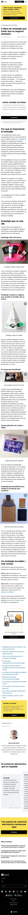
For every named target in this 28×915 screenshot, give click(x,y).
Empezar (14, 715)
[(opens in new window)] (9, 895)
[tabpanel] (11, 791)
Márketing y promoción (7, 723)
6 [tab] (20, 807)
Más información (14, 637)
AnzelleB (6, 778)
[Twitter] (18, 891)
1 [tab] (10, 807)
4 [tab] (16, 807)
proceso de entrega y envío (16, 600)
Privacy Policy (13, 898)
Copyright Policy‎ (13, 904)
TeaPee (3, 350)
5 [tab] (18, 807)
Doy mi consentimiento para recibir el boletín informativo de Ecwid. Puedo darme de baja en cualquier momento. (14, 122)
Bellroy (3, 531)
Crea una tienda (14, 18)
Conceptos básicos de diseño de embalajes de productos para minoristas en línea (13, 667)
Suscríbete (14, 117)
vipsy (2, 271)
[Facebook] (14, 891)
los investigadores (21, 139)
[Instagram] (21, 891)
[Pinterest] (10, 891)
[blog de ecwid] (2, 891)
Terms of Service (13, 902)
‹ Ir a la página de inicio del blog (9, 25)
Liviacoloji (19, 467)
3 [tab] (14, 807)
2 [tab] (12, 807)
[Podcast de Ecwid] (6, 891)
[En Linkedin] (21, 37)
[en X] (23, 37)
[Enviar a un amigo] (26, 37)
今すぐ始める (19, 1)
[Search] (25, 886)
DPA (13, 900)
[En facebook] (18, 37)
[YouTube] (25, 891)
